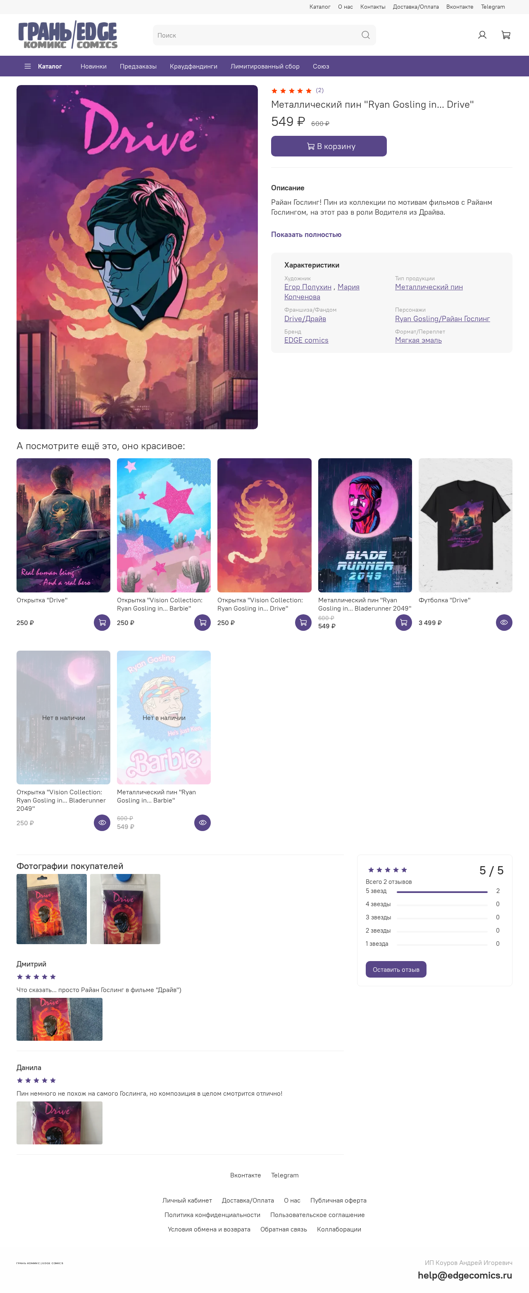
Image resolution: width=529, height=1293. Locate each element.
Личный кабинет (187, 1200)
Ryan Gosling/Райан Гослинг (442, 318)
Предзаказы (138, 66)
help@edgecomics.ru (465, 1275)
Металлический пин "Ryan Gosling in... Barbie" (156, 796)
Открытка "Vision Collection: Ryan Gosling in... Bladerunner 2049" (61, 800)
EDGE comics (306, 340)
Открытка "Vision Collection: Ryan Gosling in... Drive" (260, 604)
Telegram (493, 6)
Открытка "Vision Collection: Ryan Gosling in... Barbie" (160, 604)
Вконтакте (460, 6)
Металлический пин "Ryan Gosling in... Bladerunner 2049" (364, 604)
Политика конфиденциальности (212, 1214)
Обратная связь (283, 1229)
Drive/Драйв (305, 318)
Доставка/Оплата (416, 6)
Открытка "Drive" (42, 600)
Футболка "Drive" (444, 600)
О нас (345, 6)
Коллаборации (339, 1229)
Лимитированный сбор (265, 66)
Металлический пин (429, 286)
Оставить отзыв (396, 969)
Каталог (320, 6)
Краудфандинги (193, 66)
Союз (321, 66)
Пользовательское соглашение (317, 1214)
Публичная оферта (338, 1200)
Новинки (94, 66)
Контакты (373, 6)
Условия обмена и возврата (209, 1229)
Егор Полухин (307, 286)
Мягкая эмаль (418, 340)
